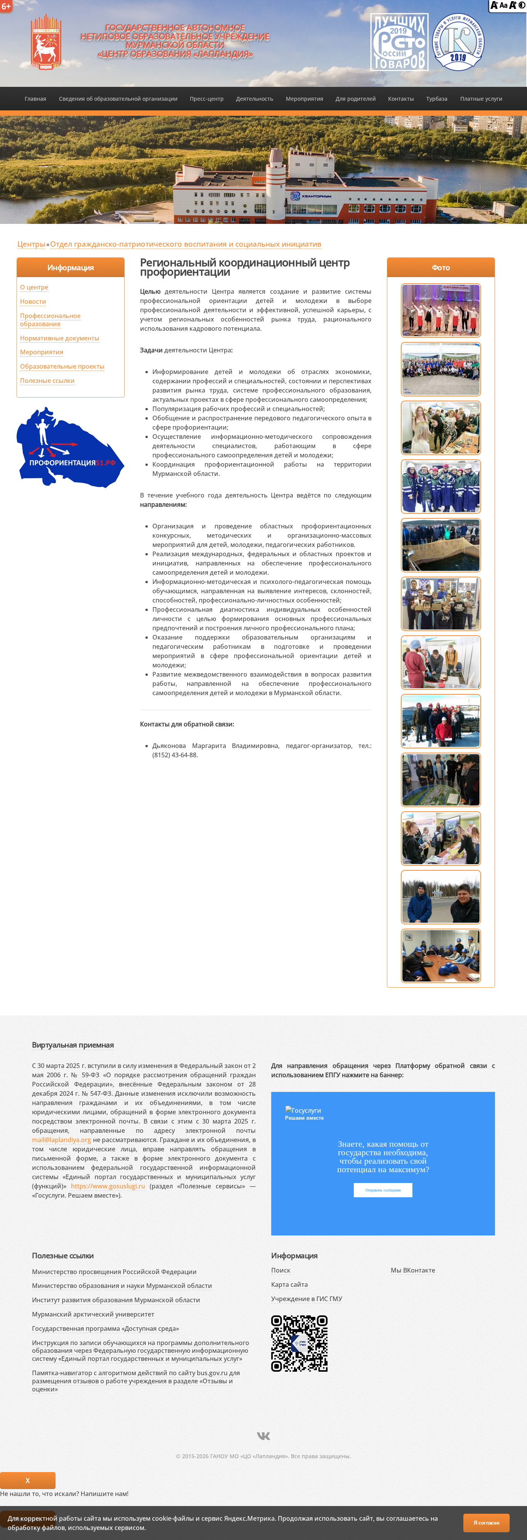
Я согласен (487, 1523)
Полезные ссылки (47, 380)
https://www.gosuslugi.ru (108, 1186)
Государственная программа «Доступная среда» (105, 1328)
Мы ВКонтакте (413, 1270)
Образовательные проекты (62, 366)
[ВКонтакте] (263, 1436)
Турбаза (437, 98)
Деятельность (254, 98)
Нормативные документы (60, 338)
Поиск (281, 1270)
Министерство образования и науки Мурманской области (122, 1285)
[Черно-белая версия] (522, 6)
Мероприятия (304, 98)
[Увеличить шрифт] (513, 6)
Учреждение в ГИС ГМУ (306, 1299)
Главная (35, 98)
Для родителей (356, 98)
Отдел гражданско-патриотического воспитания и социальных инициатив (185, 244)
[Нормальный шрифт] (503, 6)
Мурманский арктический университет (93, 1314)
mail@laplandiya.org (61, 1140)
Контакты (401, 98)
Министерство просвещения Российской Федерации (114, 1272)
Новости (33, 301)
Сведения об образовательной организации (118, 98)
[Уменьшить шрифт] (494, 6)
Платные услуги (481, 98)
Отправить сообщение (383, 1190)
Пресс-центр (207, 98)
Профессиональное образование (50, 319)
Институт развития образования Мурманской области (116, 1300)
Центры (31, 244)
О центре (34, 287)
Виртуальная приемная (73, 1044)
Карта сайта (289, 1284)
